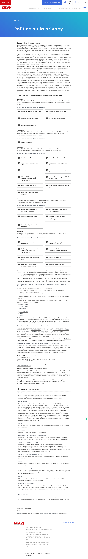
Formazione (63, 8)
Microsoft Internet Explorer (27, 310)
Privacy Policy (40, 553)
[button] (85, 2)
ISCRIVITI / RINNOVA (52, 2)
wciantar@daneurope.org (24, 365)
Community (52, 8)
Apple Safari (23, 308)
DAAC (43, 331)
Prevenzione (42, 8)
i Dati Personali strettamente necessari (49, 513)
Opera (21, 315)
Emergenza (5, 2)
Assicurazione (75, 8)
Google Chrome (24, 304)
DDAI (52, 331)
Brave (21, 313)
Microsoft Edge (24, 311)
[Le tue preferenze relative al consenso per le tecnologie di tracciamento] (86, 419)
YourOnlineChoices (36, 329)
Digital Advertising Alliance (29, 331)
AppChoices (67, 339)
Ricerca (32, 8)
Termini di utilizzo (30, 553)
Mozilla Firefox (24, 306)
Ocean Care (28, 555)
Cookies (47, 553)
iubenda (19, 513)
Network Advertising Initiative (61, 329)
